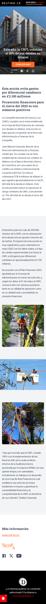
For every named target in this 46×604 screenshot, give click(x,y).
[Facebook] (4, 556)
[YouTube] (18, 555)
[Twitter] (11, 556)
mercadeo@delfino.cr (23, 596)
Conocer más (23, 64)
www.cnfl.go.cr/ (11, 535)
